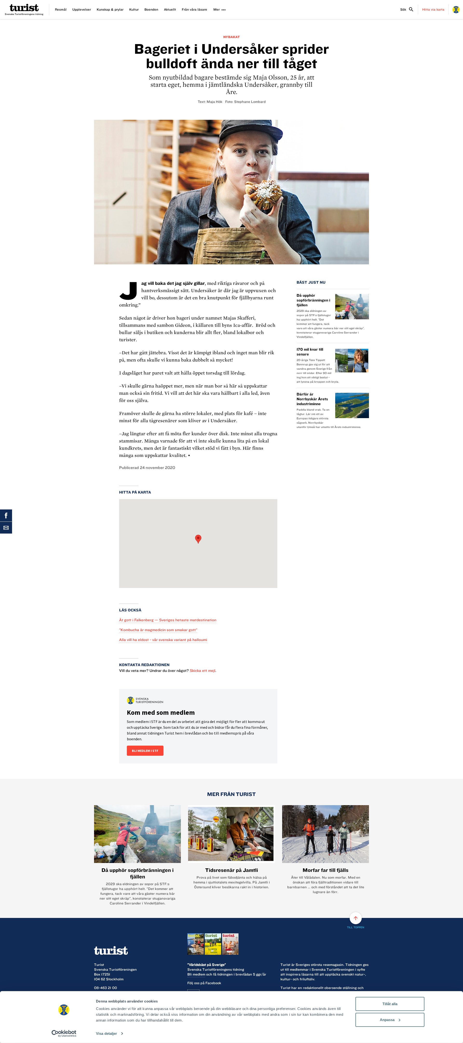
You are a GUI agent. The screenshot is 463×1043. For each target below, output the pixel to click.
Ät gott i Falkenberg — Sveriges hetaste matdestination (167, 620)
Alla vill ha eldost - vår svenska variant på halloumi (163, 639)
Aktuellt (170, 9)
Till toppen (355, 922)
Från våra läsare (194, 9)
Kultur (134, 9)
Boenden (151, 9)
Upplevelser (81, 9)
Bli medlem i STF (145, 751)
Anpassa (387, 1019)
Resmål (61, 9)
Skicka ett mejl (202, 670)
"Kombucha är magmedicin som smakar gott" (158, 630)
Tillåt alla (389, 1004)
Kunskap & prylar (110, 9)
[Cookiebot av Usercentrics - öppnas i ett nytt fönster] (64, 1033)
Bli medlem (196, 974)
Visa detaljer (106, 1033)
